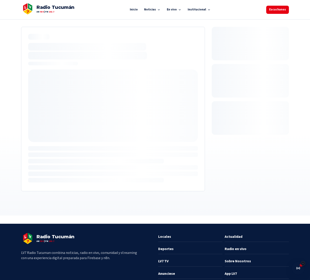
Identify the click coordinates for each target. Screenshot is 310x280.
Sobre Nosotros (238, 261)
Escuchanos (277, 9)
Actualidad (233, 236)
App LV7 (231, 273)
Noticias (150, 9)
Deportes (166, 248)
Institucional (197, 9)
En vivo (172, 9)
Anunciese (166, 273)
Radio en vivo (235, 248)
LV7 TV (163, 261)
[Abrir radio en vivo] (298, 268)
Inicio (134, 9)
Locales (164, 236)
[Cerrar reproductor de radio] (303, 263)
